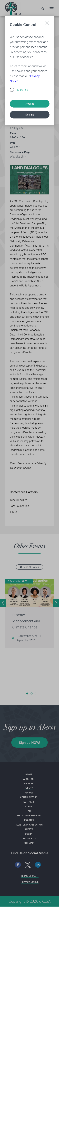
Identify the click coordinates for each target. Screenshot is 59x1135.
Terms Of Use (28, 875)
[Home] (13, 7)
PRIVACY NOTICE (30, 881)
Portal (28, 806)
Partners (28, 801)
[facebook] (18, 865)
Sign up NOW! (29, 742)
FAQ (29, 810)
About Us (28, 778)
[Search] (42, 8)
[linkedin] (38, 865)
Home (28, 774)
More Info (22, 90)
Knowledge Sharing (29, 815)
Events (28, 788)
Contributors (28, 797)
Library (28, 783)
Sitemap (29, 842)
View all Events (31, 566)
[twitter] (28, 865)
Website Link (18, 156)
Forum (29, 792)
